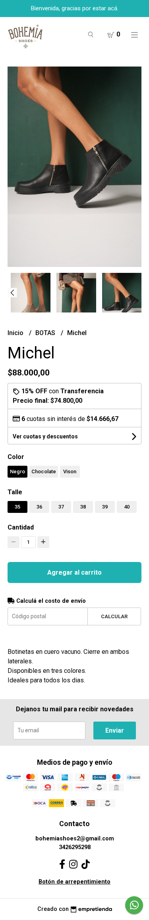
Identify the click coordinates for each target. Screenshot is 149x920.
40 (127, 507)
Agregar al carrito (74, 572)
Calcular (114, 616)
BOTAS (46, 333)
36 (39, 507)
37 (61, 507)
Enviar (114, 730)
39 (105, 507)
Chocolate (43, 471)
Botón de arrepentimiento (74, 881)
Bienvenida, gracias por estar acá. (74, 8)
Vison (69, 471)
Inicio (16, 333)
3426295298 (75, 847)
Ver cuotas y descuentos (45, 436)
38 (83, 507)
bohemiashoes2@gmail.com (74, 838)
